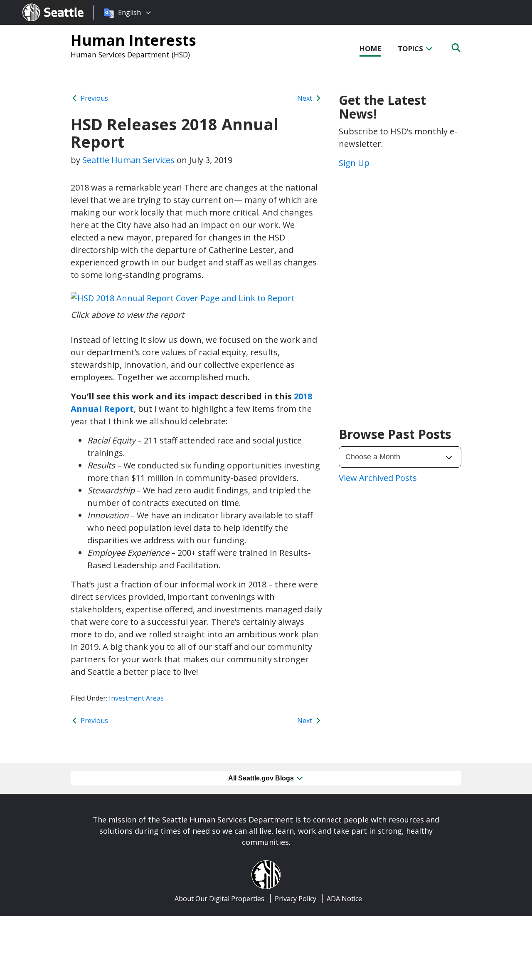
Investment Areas (136, 698)
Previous (93, 98)
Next (305, 98)
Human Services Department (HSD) (130, 54)
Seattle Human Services (128, 160)
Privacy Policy (295, 898)
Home (370, 48)
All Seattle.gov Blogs (262, 778)
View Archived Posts (378, 477)
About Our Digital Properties (219, 898)
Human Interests (133, 40)
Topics (411, 48)
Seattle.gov (40, 4)
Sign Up (354, 162)
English (129, 12)
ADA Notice (344, 898)
